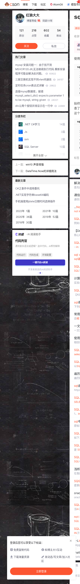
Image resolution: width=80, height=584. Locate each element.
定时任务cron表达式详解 (35, 85)
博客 (25, 4)
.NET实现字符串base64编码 (32, 194)
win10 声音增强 (35, 164)
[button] (38, 272)
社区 (43, 4)
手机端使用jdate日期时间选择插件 (35, 201)
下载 (34, 4)
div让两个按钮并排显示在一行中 (40, 105)
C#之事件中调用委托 (27, 188)
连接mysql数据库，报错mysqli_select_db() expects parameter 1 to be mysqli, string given (39, 96)
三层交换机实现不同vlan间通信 (39, 79)
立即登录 (41, 571)
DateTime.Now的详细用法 (41, 171)
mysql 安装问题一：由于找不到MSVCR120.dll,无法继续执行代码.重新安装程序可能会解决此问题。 (40, 69)
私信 (54, 46)
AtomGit (58, 4)
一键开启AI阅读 (40, 262)
